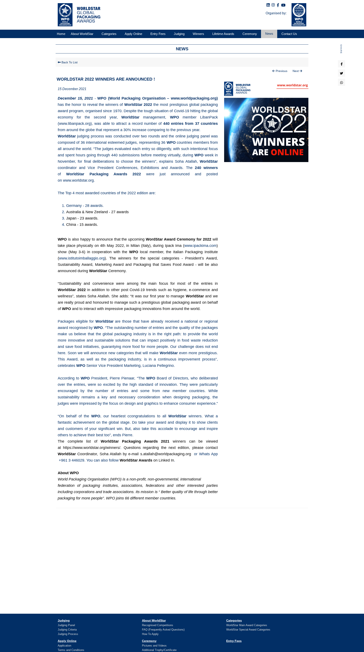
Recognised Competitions (157, 625)
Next (296, 71)
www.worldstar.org (78, 180)
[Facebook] (278, 5)
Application (64, 645)
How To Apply (150, 634)
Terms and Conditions (71, 650)
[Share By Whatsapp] (341, 82)
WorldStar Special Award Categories (248, 629)
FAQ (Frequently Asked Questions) (163, 629)
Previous (281, 71)
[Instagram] (273, 5)
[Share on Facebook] (342, 64)
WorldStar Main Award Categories (246, 625)
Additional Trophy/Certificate (159, 650)
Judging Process (68, 634)
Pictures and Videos (154, 645)
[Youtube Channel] (283, 5)
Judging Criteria (67, 629)
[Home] (78, 14)
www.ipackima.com (200, 246)
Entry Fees (234, 641)
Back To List (69, 62)
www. (82, 258)
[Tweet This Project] (341, 73)
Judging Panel (66, 625)
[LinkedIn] (268, 5)
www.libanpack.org (75, 123)
